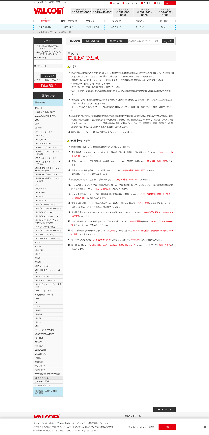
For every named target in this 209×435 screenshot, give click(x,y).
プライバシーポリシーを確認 (141, 427)
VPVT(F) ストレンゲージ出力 (48, 230)
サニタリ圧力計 (45, 27)
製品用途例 (40, 102)
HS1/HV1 (39, 338)
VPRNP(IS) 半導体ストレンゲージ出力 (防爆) (48, 169)
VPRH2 (38, 322)
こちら (59, 80)
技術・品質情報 (69, 20)
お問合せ (140, 20)
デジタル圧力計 (92, 27)
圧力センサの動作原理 (45, 112)
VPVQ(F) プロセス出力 (45, 234)
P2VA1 (38, 242)
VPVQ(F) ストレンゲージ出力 (48, 238)
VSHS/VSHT (40, 350)
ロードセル (140, 27)
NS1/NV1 (39, 346)
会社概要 (163, 20)
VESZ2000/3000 (43, 143)
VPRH (37, 326)
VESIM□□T (40, 196)
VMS (37, 120)
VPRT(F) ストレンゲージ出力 (48, 208)
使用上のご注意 (42, 377)
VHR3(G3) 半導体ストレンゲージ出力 (48, 152)
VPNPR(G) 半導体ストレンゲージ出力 (48, 179)
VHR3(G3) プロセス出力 (46, 147)
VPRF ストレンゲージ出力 (46, 280)
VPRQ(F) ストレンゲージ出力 (48, 216)
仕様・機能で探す (93, 41)
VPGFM (38, 314)
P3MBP (38, 262)
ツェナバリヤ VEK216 (44, 330)
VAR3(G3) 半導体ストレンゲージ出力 (47, 162)
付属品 (38, 358)
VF (36, 302)
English (147, 3)
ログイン (170, 3)
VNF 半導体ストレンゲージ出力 (48, 271)
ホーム (116, 3)
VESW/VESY (40, 139)
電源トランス (41, 369)
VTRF (37, 306)
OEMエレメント (42, 354)
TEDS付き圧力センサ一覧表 (47, 373)
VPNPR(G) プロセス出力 (46, 174)
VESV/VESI (40, 192)
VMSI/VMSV (40, 188)
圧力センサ (69, 27)
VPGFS (38, 310)
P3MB (37, 258)
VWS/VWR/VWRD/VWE (45, 116)
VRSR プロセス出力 (43, 131)
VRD (37, 123)
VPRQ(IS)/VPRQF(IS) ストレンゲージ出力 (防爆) (48, 221)
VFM (37, 298)
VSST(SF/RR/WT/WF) (44, 334)
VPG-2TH (39, 250)
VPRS (37, 254)
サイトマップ (131, 3)
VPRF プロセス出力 (43, 276)
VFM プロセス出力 (43, 290)
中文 (159, 3)
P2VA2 (38, 246)
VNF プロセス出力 (43, 266)
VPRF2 (38, 318)
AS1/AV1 (39, 342)
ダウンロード (92, 20)
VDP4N (38, 127)
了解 (167, 427)
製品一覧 (39, 108)
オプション (40, 365)
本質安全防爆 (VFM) (44, 294)
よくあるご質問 (42, 381)
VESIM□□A (40, 200)
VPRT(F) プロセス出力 (45, 204)
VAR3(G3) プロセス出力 (45, 157)
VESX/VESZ (40, 135)
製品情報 (45, 20)
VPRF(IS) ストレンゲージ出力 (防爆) (48, 285)
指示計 (163, 27)
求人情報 (116, 20)
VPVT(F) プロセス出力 (45, 226)
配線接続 (39, 362)
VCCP (37, 184)
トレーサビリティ (43, 385)
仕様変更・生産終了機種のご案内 (46, 391)
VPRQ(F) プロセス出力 (45, 212)
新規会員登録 (48, 85)
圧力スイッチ (116, 27)
